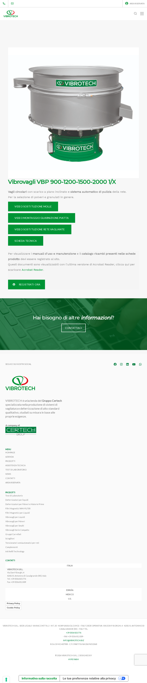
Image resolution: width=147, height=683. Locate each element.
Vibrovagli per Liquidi (15, 517)
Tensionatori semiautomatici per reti (22, 543)
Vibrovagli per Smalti (14, 525)
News (8, 474)
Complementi (11, 547)
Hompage (10, 452)
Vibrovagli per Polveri (15, 521)
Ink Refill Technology (14, 551)
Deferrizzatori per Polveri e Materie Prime (24, 504)
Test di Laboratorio (16, 469)
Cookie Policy (13, 607)
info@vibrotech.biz (73, 640)
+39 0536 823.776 (73, 632)
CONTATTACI (73, 327)
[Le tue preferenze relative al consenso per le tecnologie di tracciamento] (6, 679)
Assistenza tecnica (15, 465)
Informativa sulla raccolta (39, 678)
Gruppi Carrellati (13, 534)
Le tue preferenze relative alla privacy (89, 678)
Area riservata (137, 3)
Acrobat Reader (32, 269)
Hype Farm (73, 659)
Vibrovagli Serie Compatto (17, 530)
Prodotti (10, 461)
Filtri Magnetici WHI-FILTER (17, 508)
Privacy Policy (13, 603)
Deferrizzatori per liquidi (16, 500)
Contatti (10, 478)
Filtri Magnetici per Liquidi (17, 513)
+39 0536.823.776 (18, 579)
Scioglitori (10, 538)
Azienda (9, 457)
